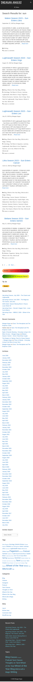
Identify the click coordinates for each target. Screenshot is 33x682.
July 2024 (5, 372)
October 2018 (6, 504)
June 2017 (5, 518)
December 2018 (6, 499)
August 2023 (5, 383)
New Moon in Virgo (15, 94)
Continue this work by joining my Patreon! (16, 276)
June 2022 (5, 416)
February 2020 (6, 469)
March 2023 (5, 395)
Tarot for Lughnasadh (8, 99)
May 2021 (5, 441)
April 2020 (5, 464)
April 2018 (5, 511)
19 (9, 265)
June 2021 (5, 439)
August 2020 (5, 457)
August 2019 (5, 483)
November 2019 (6, 476)
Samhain (4, 553)
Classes (8, 546)
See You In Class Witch (20, 555)
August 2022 (5, 411)
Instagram (5, 583)
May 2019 (5, 490)
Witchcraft (11, 101)
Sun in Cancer (17, 206)
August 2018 (5, 506)
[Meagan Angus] (11, 2)
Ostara (4, 551)
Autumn (17, 544)
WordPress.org (6, 615)
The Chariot (9, 209)
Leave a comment (9, 50)
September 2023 (7, 381)
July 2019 (5, 485)
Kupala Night (21, 199)
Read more (25, 43)
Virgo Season (19, 99)
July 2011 (5, 525)
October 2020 (6, 453)
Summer (16, 97)
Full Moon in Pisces (15, 92)
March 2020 (5, 467)
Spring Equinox (10, 558)
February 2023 (6, 397)
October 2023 (6, 378)
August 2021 (5, 434)
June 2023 (5, 388)
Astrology (6, 92)
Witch (30, 566)
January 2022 (6, 427)
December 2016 (6, 520)
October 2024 (6, 369)
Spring (17, 253)
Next (13, 265)
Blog (5, 90)
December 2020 (6, 448)
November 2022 (6, 404)
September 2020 (7, 455)
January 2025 (6, 365)
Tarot (28, 97)
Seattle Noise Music (10, 555)
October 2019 (6, 478)
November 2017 (6, 513)
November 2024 (6, 367)
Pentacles (21, 551)
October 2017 (6, 515)
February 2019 (6, 497)
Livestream (7, 548)
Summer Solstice (13, 204)
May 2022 (5, 418)
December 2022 (6, 402)
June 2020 (5, 462)
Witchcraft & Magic (7, 596)
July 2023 (5, 385)
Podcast (26, 551)
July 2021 (5, 437)
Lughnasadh (5, 94)
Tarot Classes (6, 587)
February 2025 (6, 362)
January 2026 (6, 358)
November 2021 (6, 430)
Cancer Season (14, 197)
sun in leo (10, 148)
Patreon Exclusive (7, 97)
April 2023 (5, 392)
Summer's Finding (7, 206)
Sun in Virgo (22, 97)
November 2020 (6, 450)
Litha (27, 199)
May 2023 (5, 390)
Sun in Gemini (24, 253)
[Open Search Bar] (30, 2)
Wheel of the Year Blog (13, 90)
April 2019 (5, 492)
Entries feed (5, 610)
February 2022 (6, 425)
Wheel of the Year (19, 148)
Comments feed (6, 613)
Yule (13, 569)
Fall (12, 546)
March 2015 (5, 522)
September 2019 (7, 481)
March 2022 (5, 423)
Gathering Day (13, 199)
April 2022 (5, 420)
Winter (26, 566)
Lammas (24, 92)
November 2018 (6, 502)
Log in (4, 608)
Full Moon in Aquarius (16, 144)
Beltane (6, 253)
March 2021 (5, 446)
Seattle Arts (10, 553)
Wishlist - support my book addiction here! (16, 270)
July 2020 (5, 460)
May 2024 (5, 374)
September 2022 (7, 409)
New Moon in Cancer (16, 202)
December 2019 (6, 474)
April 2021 (5, 443)
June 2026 (5, 355)
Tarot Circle (23, 560)
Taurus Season (10, 563)
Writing (6, 48)
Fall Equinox (16, 546)
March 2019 (5, 495)
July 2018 (5, 508)
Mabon (19, 548)
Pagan (7, 551)
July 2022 (5, 413)
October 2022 (6, 406)
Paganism (24, 94)
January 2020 (6, 471)
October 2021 (6, 432)
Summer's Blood (23, 204)
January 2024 (6, 376)
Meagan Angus (6, 323)
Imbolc (21, 546)
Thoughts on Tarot (7, 589)
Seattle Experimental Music (19, 553)
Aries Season (5, 544)
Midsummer (5, 202)
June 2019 (5, 488)
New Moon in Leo (15, 146)
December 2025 (6, 360)
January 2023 (6, 399)
